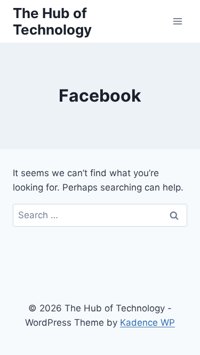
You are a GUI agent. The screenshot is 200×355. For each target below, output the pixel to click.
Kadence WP (147, 322)
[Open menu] (177, 21)
